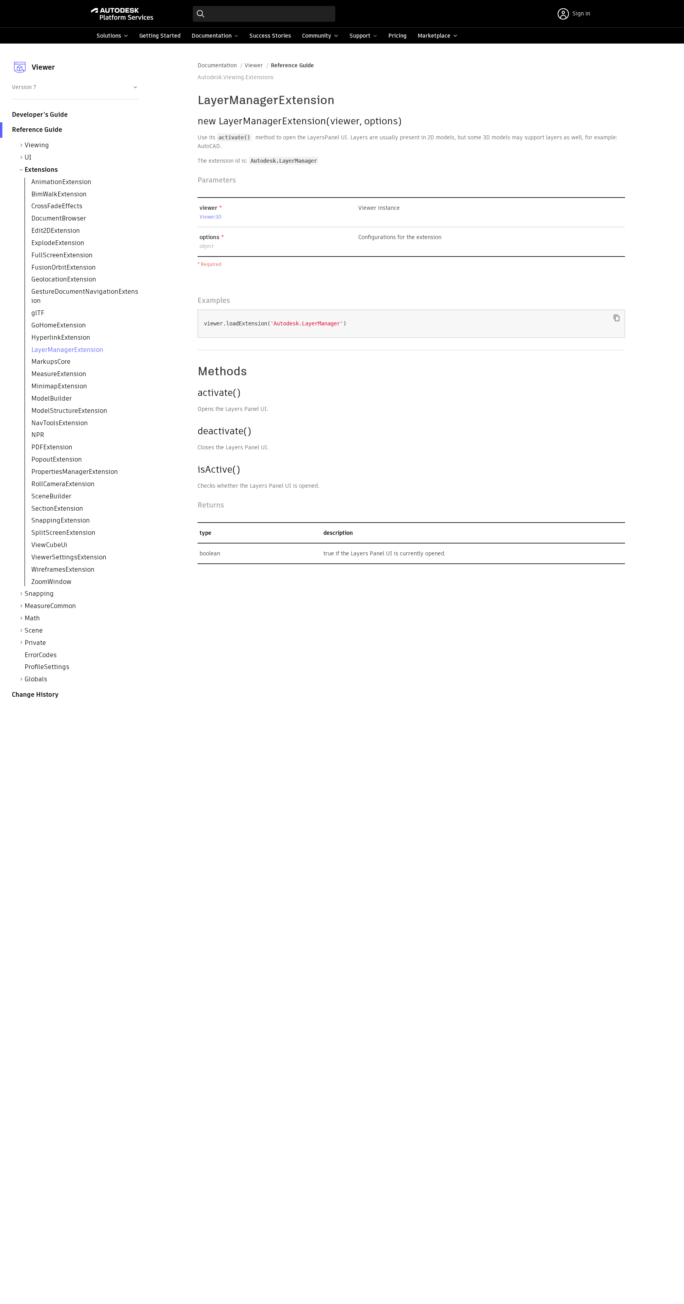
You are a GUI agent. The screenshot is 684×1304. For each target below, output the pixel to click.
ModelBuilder (51, 398)
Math (32, 618)
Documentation (217, 65)
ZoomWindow (51, 581)
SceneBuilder (51, 496)
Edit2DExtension (55, 231)
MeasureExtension (58, 374)
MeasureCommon (50, 606)
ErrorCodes (41, 655)
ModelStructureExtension (69, 410)
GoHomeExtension (58, 325)
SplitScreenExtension (63, 533)
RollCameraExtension (63, 484)
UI (28, 157)
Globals (36, 679)
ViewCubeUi (49, 545)
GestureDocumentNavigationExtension (84, 296)
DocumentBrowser (58, 218)
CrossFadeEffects (56, 206)
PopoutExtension (56, 459)
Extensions (41, 169)
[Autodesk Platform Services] (122, 14)
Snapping (39, 594)
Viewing (37, 145)
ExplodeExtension (57, 242)
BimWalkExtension (59, 194)
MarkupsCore (50, 362)
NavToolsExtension (59, 423)
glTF (37, 313)
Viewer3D (210, 216)
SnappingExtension (60, 520)
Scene (34, 630)
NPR (37, 435)
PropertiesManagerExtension (74, 471)
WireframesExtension (63, 569)
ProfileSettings (47, 667)
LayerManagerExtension (67, 349)
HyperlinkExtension (60, 337)
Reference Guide (292, 65)
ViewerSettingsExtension (68, 557)
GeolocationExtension (63, 279)
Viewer (254, 65)
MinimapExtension (59, 386)
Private (35, 642)
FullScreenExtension (62, 255)
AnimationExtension (61, 182)
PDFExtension (51, 447)
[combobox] (74, 87)
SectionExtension (57, 508)
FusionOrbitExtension (63, 267)
